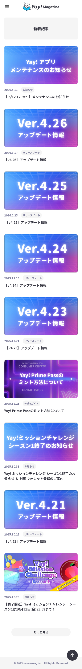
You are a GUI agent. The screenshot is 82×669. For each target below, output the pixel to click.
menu (6, 6)
